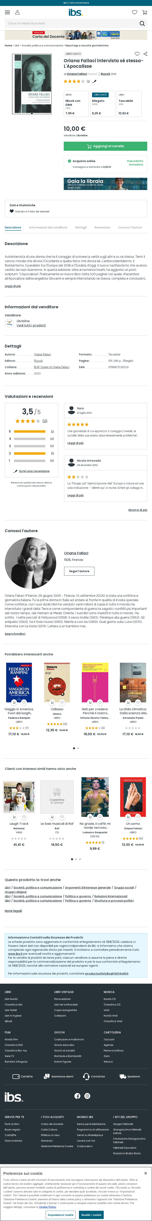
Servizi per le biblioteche (91, 1124)
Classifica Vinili (113, 1021)
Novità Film (11, 1039)
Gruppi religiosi (16, 892)
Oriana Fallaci (77, 74)
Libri (7, 888)
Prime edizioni (62, 999)
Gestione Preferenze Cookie (57, 1146)
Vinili (106, 1010)
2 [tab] (78, 748)
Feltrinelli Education (124, 1147)
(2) (45, 421)
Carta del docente (52, 1124)
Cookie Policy (47, 1207)
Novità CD (110, 999)
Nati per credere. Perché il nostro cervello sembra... (95, 711)
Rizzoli (105, 74)
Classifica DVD (14, 1045)
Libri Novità (11, 999)
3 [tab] (80, 859)
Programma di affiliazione (93, 1129)
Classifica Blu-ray (16, 1050)
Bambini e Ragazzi (16, 1061)
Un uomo (133, 824)
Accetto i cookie (91, 1215)
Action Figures (62, 1061)
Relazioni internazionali (110, 896)
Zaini (107, 1056)
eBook (8, 1021)
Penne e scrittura (114, 1050)
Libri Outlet (11, 1010)
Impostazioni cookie (60, 1215)
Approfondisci (15, 634)
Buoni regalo (12, 1129)
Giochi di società (64, 1050)
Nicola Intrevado (89, 461)
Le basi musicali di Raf (57, 824)
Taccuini (109, 1039)
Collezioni (60, 1015)
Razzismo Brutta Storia (127, 1153)
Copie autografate (65, 1010)
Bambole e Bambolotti (67, 1056)
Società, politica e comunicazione (37, 888)
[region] (76, 1194)
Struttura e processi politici (114, 901)
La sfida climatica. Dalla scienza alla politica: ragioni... (133, 711)
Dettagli (81, 227)
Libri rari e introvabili (66, 1004)
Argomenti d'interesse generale (88, 888)
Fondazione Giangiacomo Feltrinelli (129, 1140)
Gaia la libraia (13, 1140)
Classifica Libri (13, 1004)
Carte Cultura (49, 1129)
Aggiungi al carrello (108, 146)
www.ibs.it (15, 954)
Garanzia (46, 1140)
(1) (52, 431)
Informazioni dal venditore (48, 227)
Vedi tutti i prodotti (31, 325)
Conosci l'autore (130, 227)
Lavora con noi (86, 1140)
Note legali (13, 911)
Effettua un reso (50, 1135)
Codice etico (84, 1146)
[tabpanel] (32, 83)
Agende (108, 1045)
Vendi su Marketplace (90, 1135)
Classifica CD (112, 1004)
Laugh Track (19, 824)
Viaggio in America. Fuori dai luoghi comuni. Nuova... (19, 711)
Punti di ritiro (12, 1124)
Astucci (108, 1061)
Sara (80, 408)
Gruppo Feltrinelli (123, 1124)
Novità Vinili (111, 1015)
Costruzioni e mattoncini (69, 1039)
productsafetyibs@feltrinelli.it (106, 974)
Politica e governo (78, 896)
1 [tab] (32, 113)
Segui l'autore (79, 571)
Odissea (57, 709)
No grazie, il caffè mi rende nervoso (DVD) (95, 826)
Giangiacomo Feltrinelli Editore (127, 1131)
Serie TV (9, 1056)
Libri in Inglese (13, 1015)
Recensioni (102, 227)
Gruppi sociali (124, 888)
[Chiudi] (145, 1173)
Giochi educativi (64, 1045)
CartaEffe (10, 1135)
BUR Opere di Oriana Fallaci (51, 367)
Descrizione (13, 227)
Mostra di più (137, 510)
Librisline (81, 135)
